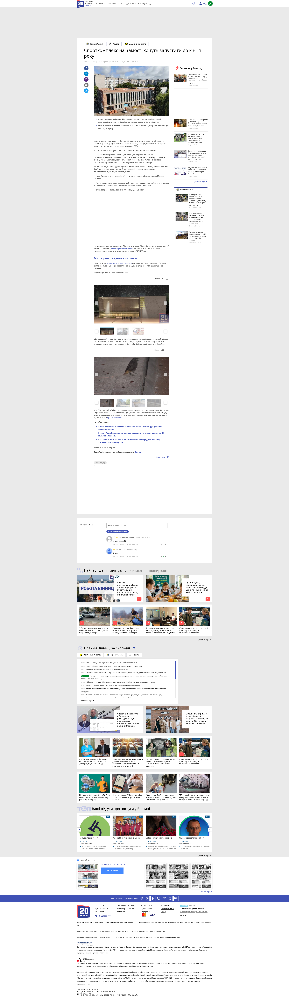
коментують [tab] (116, 570)
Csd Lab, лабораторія (88, 838)
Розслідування (127, 3)
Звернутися (121, 911)
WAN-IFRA (161, 931)
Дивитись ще (201, 181)
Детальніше (99, 911)
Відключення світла (137, 44)
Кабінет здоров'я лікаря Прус (191, 838)
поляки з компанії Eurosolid (119, 263)
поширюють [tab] (159, 570)
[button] (96, 331)
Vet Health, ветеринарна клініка (126, 838)
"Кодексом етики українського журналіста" (121, 922)
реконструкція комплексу (122, 248)
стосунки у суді (116, 442)
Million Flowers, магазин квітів (159, 838)
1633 (135, 61)
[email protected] (84, 993)
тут (78, 925)
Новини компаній (167, 909)
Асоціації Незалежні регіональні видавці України (111, 931)
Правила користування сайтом (192, 908)
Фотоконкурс (141, 3)
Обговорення (113, 3)
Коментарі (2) (162, 457)
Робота (116, 44)
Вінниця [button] (88, 5)
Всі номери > (206, 892)
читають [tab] (137, 570)
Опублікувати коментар (117, 532)
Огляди (163, 912)
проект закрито (114, 418)
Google (138, 452)
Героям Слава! (96, 44)
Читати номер (112, 871)
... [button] (150, 3)
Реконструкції (100, 463)
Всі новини (100, 3)
